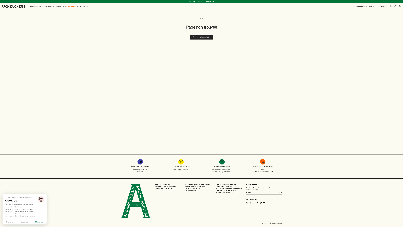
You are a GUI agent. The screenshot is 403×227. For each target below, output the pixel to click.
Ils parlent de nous (163, 188)
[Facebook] (251, 203)
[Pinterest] (261, 203)
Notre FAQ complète (225, 192)
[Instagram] (247, 203)
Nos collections (162, 185)
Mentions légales (224, 187)
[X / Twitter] (254, 203)
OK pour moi (39, 222)
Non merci (9, 222)
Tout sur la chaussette (165, 187)
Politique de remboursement (229, 188)
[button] (36, 6)
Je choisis (24, 222)
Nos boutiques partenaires (197, 185)
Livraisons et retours (226, 190)
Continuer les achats (201, 37)
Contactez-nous (192, 188)
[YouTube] (264, 203)
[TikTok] (257, 203)
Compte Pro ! (191, 190)
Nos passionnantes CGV (226, 185)
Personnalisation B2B (195, 187)
